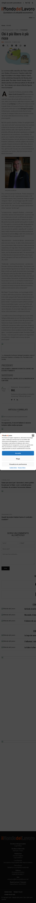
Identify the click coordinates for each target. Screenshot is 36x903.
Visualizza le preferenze (18, 464)
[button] (33, 435)
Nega (18, 459)
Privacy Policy (22, 467)
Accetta (18, 453)
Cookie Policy (13, 467)
